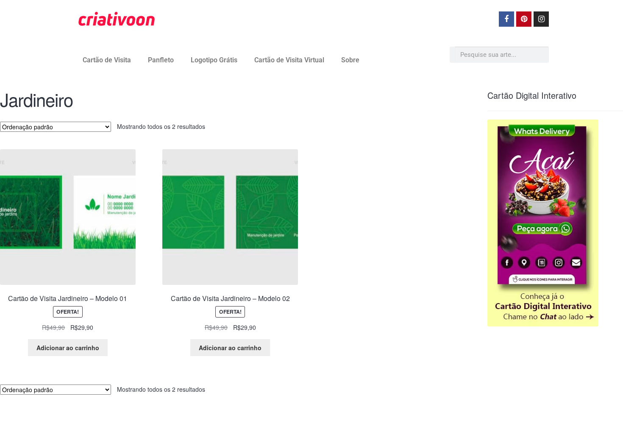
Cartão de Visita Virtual (289, 60)
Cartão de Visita (107, 60)
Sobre (350, 60)
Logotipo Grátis (214, 60)
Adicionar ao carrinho (67, 347)
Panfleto (161, 60)
